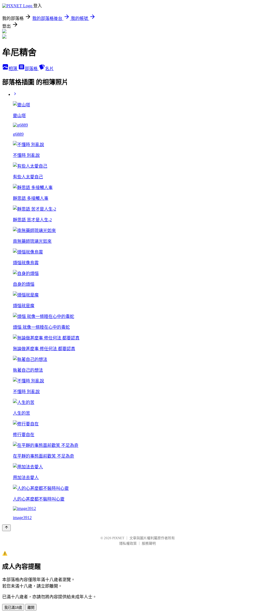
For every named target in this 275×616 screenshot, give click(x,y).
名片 (49, 68)
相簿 (13, 68)
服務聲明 (149, 543)
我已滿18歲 (13, 608)
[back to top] (6, 527)
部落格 (32, 68)
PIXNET (118, 538)
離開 (30, 608)
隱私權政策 (128, 543)
